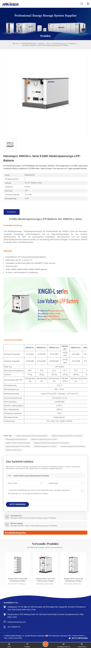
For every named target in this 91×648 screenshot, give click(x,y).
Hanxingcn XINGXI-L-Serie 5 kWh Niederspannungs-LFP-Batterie (31, 475)
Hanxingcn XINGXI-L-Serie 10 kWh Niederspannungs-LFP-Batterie (45, 580)
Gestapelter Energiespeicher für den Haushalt (72, 446)
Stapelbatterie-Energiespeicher (13, 450)
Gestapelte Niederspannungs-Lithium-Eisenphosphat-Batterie (32, 436)
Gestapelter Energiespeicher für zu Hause (45, 446)
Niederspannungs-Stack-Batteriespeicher (16, 439)
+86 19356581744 (13, 627)
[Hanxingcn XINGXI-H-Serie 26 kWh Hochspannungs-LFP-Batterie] (17, 564)
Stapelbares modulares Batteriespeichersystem (18, 443)
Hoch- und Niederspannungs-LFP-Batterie (61, 43)
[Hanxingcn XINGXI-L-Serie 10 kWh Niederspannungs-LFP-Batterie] (45, 564)
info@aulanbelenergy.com (16, 622)
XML (69, 636)
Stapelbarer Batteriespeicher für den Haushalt (18, 446)
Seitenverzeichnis (78, 636)
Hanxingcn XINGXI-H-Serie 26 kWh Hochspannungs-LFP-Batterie (17, 580)
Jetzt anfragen (79, 638)
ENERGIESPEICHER (29, 43)
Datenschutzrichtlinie (15, 638)
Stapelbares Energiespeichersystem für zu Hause (44, 439)
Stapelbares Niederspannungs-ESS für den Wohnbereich (67, 436)
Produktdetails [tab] (11, 212)
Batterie (41, 43)
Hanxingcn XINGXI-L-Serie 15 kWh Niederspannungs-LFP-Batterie (73, 580)
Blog (5, 638)
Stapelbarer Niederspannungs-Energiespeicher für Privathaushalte (51, 443)
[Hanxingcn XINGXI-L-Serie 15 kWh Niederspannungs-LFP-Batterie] (73, 564)
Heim (17, 43)
